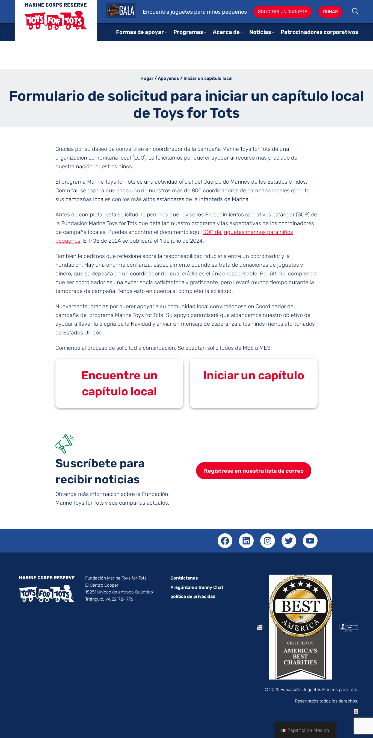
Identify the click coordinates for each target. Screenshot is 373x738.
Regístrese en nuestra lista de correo (254, 471)
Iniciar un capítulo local (207, 78)
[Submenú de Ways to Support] (166, 32)
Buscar (356, 11)
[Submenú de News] (273, 32)
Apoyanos (168, 78)
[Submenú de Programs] (205, 32)
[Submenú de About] (242, 32)
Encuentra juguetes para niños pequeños (195, 11)
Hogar (146, 78)
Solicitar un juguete (282, 11)
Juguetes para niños (56, 24)
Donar (330, 11)
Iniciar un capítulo (253, 375)
